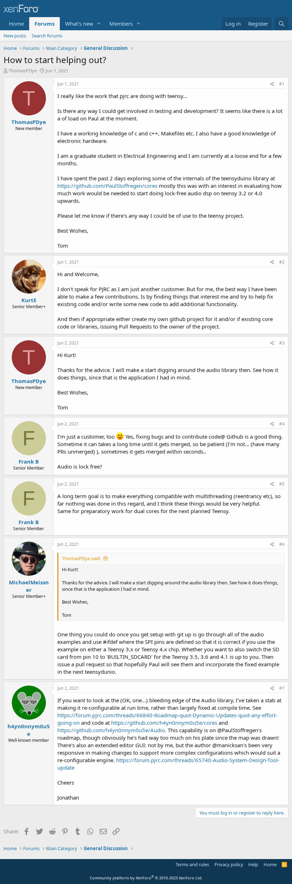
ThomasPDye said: (81, 558)
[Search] (281, 23)
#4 (282, 424)
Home (16, 23)
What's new (79, 23)
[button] (99, 23)
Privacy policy (228, 864)
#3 (282, 343)
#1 (282, 84)
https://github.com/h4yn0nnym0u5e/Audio (111, 730)
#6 (282, 544)
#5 (282, 484)
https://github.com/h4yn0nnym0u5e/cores (164, 722)
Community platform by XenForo (146, 877)
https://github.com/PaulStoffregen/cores (107, 185)
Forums (44, 23)
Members (121, 23)
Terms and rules (192, 864)
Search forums (47, 35)
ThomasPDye (23, 70)
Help (253, 864)
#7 (282, 688)
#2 (282, 262)
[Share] (272, 84)
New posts (15, 35)
